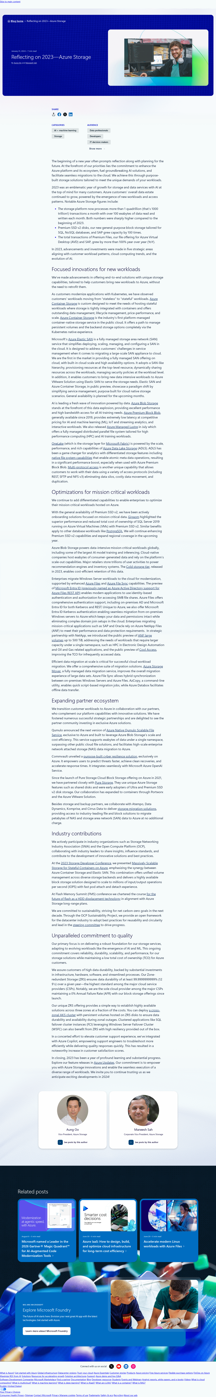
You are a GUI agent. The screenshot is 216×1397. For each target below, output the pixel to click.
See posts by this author (75, 1142)
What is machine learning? (44, 1383)
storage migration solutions (137, 809)
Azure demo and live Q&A (108, 1376)
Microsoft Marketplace (45, 1379)
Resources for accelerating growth (48, 1376)
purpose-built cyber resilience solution (110, 756)
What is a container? (122, 1383)
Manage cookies (67, 1395)
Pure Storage (104, 782)
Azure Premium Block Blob (142, 413)
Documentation (78, 1379)
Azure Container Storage (77, 318)
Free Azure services (158, 1373)
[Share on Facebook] (59, 114)
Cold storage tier (138, 567)
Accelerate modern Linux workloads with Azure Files (163, 1244)
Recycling (118, 1395)
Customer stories (118, 1373)
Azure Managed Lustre (122, 427)
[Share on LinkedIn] (71, 114)
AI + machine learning (65, 130)
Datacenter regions (67, 1373)
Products (131, 1373)
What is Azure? (7, 1373)
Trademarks (94, 1395)
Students (116, 1379)
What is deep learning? (69, 1383)
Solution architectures (75, 1376)
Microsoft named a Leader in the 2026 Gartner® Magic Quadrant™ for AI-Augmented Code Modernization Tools (46, 1249)
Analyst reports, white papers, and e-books (163, 1379)
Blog (89, 1379)
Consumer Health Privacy (12, 1395)
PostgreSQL (114, 531)
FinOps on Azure (202, 1373)
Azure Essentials (101, 1373)
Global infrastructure (47, 1373)
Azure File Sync (117, 583)
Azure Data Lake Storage (120, 448)
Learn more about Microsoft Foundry (47, 1331)
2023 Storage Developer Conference (86, 863)
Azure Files (93, 583)
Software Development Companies (17, 1379)
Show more (95, 148)
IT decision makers (99, 142)
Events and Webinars (131, 1379)
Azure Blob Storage (144, 403)
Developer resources (101, 1379)
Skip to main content (10, 1)
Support (91, 1376)
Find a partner (63, 1379)
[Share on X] (65, 114)
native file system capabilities (72, 458)
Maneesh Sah (31, 63)
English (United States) (11, 1386)
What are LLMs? (103, 1383)
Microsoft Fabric (117, 443)
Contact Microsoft (42, 1395)
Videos (187, 1379)
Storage (58, 136)
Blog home (17, 21)
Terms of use (82, 1395)
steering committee (86, 925)
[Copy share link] (54, 114)
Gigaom (133, 517)
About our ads (130, 1395)
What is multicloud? (21, 1383)
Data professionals (99, 130)
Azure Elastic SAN (80, 339)
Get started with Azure (26, 1373)
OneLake (58, 443)
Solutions (26, 1376)
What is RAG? (138, 1383)
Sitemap (29, 1395)
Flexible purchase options (181, 1373)
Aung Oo (18, 63)
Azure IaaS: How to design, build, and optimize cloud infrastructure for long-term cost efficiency (107, 1246)
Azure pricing (142, 1373)
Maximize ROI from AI (10, 1376)
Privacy (56, 1395)
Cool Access (147, 650)
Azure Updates (104, 1062)
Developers (95, 136)
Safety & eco (107, 1395)
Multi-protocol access (83, 467)
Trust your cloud (85, 1373)
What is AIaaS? (88, 1383)
